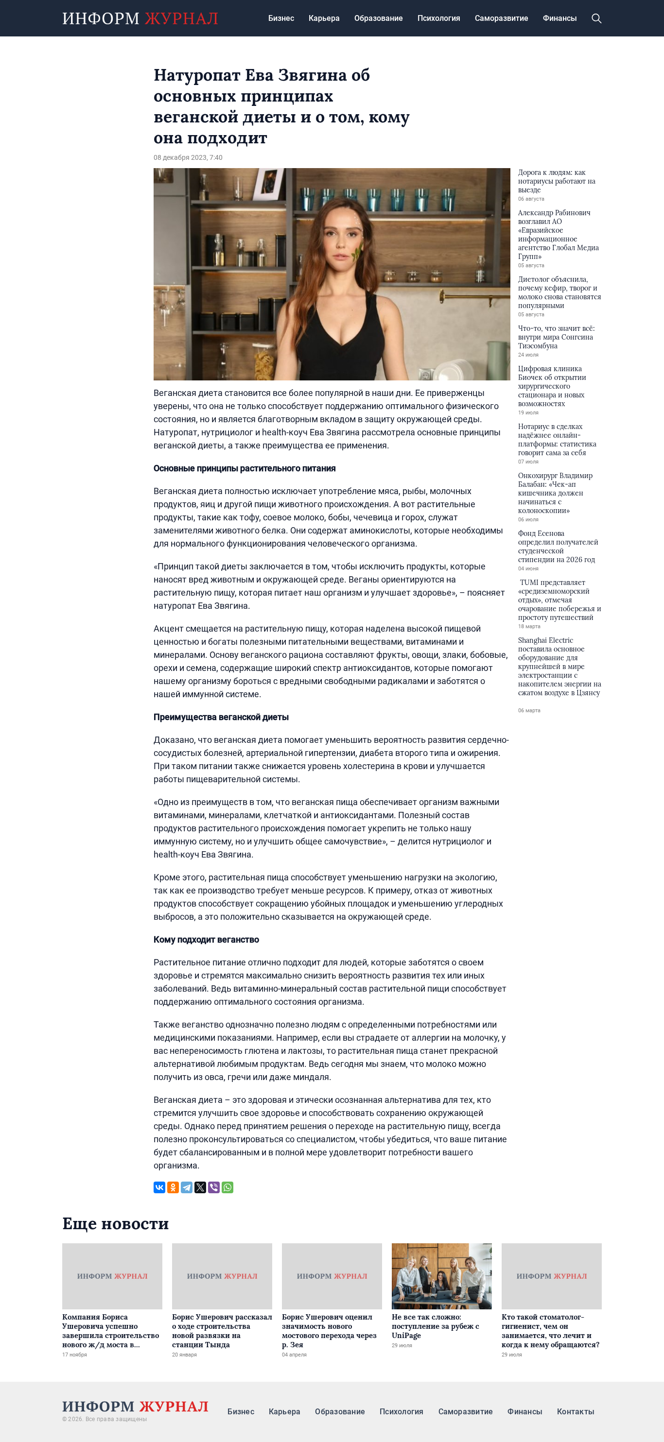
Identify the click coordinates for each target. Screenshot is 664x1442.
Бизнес (281, 18)
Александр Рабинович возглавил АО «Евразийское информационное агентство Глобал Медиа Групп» (558, 234)
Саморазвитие (501, 18)
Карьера (324, 18)
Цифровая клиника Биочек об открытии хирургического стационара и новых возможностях (552, 386)
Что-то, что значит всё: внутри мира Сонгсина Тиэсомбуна (556, 337)
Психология (439, 18)
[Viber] (214, 1187)
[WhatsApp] (227, 1187)
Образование (378, 18)
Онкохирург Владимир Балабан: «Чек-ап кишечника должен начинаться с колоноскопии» (555, 493)
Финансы (560, 18)
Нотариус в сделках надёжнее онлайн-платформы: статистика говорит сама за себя (557, 439)
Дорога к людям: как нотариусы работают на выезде (556, 181)
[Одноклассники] (173, 1187)
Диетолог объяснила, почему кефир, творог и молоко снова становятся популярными (559, 292)
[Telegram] (186, 1187)
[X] (200, 1187)
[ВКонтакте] (159, 1187)
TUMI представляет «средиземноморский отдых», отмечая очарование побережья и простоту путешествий (559, 600)
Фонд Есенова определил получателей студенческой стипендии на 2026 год (558, 546)
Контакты (575, 1411)
